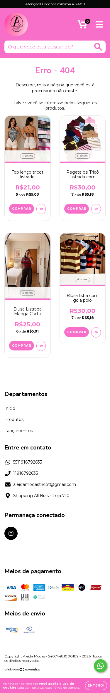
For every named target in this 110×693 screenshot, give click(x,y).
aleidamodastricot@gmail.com (44, 484)
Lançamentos (18, 430)
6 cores (28, 156)
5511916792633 (27, 462)
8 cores (28, 293)
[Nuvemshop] (22, 670)
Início (9, 408)
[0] (82, 25)
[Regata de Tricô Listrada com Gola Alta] (96, 209)
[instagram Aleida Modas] (11, 533)
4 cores (82, 279)
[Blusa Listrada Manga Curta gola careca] (41, 346)
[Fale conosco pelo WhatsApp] (100, 665)
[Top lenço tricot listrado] (41, 209)
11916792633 (25, 473)
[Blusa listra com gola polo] (96, 332)
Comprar (21, 209)
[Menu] (99, 24)
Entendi (96, 685)
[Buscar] (98, 47)
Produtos (13, 419)
